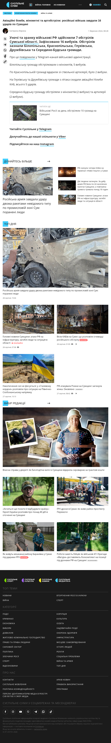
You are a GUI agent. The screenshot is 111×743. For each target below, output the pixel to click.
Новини (7, 595)
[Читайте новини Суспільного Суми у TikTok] (51, 711)
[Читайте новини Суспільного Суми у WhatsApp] (43, 711)
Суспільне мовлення (14, 684)
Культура (62, 618)
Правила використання (70, 684)
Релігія (60, 651)
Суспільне (39, 726)
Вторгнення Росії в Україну (26, 13)
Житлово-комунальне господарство (24, 637)
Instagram (47, 144)
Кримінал (8, 618)
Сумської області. (24, 41)
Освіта (60, 623)
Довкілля (8, 633)
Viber (62, 136)
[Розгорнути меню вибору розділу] (30, 4)
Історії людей (64, 647)
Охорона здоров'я (67, 633)
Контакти (8, 679)
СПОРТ (60, 600)
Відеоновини (10, 665)
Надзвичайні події (67, 628)
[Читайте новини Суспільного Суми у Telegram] (35, 711)
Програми (62, 689)
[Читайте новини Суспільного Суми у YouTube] (20, 711)
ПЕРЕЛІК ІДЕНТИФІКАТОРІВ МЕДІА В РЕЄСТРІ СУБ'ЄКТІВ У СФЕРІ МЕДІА (25, 695)
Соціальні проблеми (68, 656)
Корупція (62, 614)
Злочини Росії (11, 656)
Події (6, 614)
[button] (5, 38)
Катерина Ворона (17, 31)
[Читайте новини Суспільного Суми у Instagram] (13, 711)
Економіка (9, 623)
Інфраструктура (65, 637)
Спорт (6, 661)
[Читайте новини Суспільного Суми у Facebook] (5, 711)
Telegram (45, 129)
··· (80, 5)
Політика (8, 651)
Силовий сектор (12, 647)
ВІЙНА (6, 600)
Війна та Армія (46, 13)
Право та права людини (16, 642)
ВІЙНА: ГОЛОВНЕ (42, 5)
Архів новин (63, 679)
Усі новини (59, 5)
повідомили (27, 57)
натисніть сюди (40, 729)
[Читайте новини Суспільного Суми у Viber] (28, 711)
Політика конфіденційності (18, 689)
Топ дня (61, 665)
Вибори (7, 628)
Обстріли (7, 13)
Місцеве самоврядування (71, 642)
